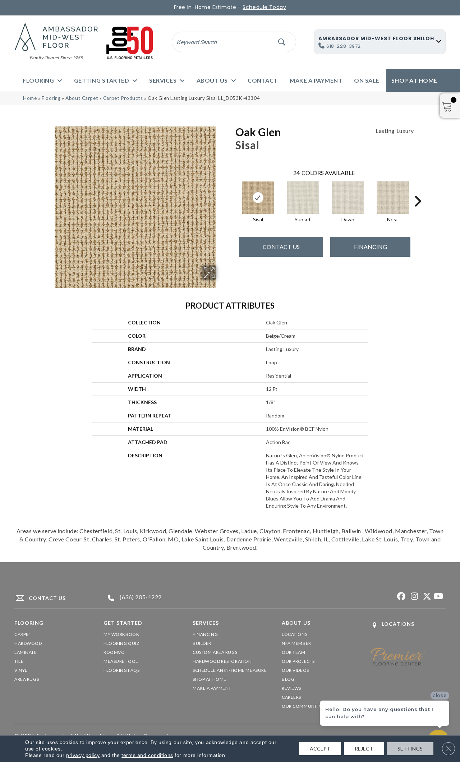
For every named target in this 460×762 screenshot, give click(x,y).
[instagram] (413, 596)
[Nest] (393, 198)
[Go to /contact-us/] (52, 598)
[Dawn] (348, 198)
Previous (231, 190)
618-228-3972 (343, 46)
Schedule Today (264, 7)
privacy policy (83, 755)
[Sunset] (303, 198)
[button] (281, 42)
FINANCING (370, 246)
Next (417, 190)
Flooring (51, 98)
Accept (320, 748)
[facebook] (400, 596)
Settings (410, 748)
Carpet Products (123, 98)
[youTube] (438, 596)
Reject (364, 748)
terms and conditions (147, 755)
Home (30, 98)
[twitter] (425, 596)
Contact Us (281, 246)
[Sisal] (258, 198)
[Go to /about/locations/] (408, 625)
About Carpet (81, 98)
